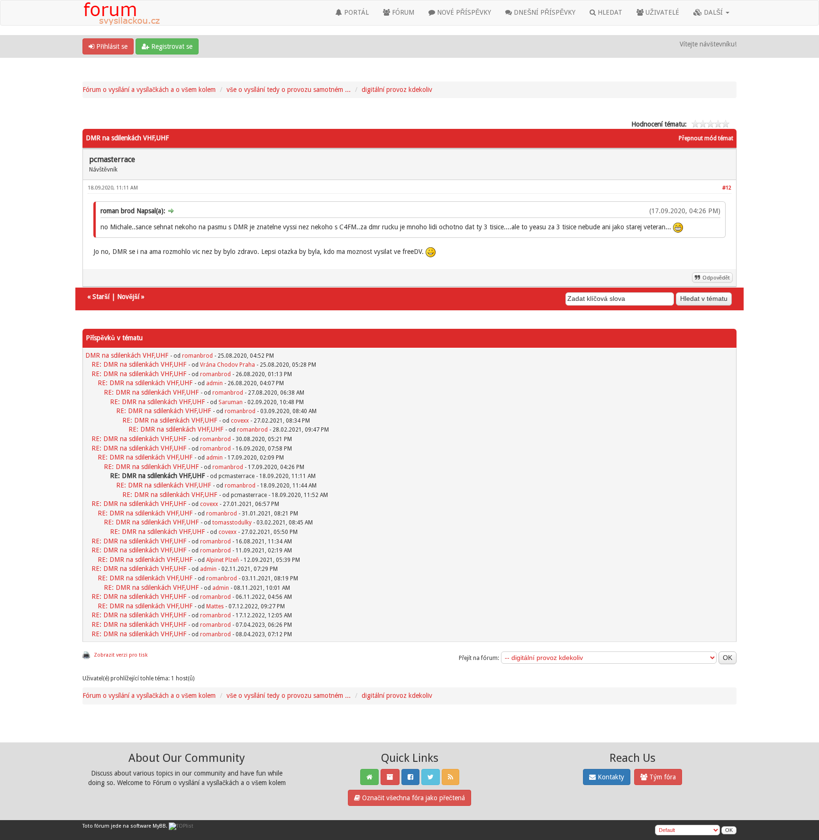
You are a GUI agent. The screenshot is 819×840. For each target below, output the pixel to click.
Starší (100, 296)
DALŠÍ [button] (713, 12)
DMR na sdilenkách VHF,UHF (126, 355)
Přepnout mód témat (706, 138)
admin (214, 383)
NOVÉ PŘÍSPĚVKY (463, 12)
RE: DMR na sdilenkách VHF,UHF (138, 364)
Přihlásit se (110, 46)
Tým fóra (661, 777)
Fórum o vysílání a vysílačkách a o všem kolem (149, 89)
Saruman (230, 402)
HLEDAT (609, 12)
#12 (726, 188)
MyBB (159, 826)
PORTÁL (355, 12)
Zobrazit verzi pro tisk (120, 655)
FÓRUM (402, 12)
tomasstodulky (232, 522)
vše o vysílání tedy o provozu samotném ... (289, 89)
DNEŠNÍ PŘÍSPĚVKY (543, 12)
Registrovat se (170, 46)
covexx (240, 420)
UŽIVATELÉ (661, 12)
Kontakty (610, 777)
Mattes (215, 606)
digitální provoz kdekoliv (397, 89)
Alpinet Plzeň (222, 560)
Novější (128, 296)
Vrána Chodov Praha (227, 364)
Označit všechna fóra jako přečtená (412, 798)
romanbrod (197, 355)
